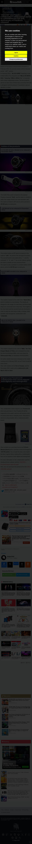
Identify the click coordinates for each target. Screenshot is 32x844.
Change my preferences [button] (16, 59)
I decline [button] (16, 56)
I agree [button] (16, 52)
